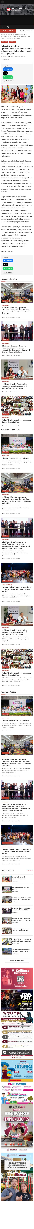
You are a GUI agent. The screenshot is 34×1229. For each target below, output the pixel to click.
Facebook (9, 69)
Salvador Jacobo (8, 56)
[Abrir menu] (4, 27)
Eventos (10, 34)
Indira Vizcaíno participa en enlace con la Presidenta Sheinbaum (16, 421)
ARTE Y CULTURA (7, 584)
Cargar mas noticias (17, 960)
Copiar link (9, 81)
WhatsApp (9, 77)
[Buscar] (8, 27)
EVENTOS (4, 41)
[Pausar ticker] (32, 31)
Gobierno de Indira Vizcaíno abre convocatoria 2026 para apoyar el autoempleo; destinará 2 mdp (14, 386)
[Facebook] (2, 1)
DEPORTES (5, 455)
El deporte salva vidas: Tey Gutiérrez (15, 458)
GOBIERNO (12, 41)
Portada (3, 34)
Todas (29, 870)
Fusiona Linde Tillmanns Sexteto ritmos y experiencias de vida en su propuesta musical (16, 589)
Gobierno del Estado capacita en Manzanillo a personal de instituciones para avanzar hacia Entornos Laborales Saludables (16, 311)
